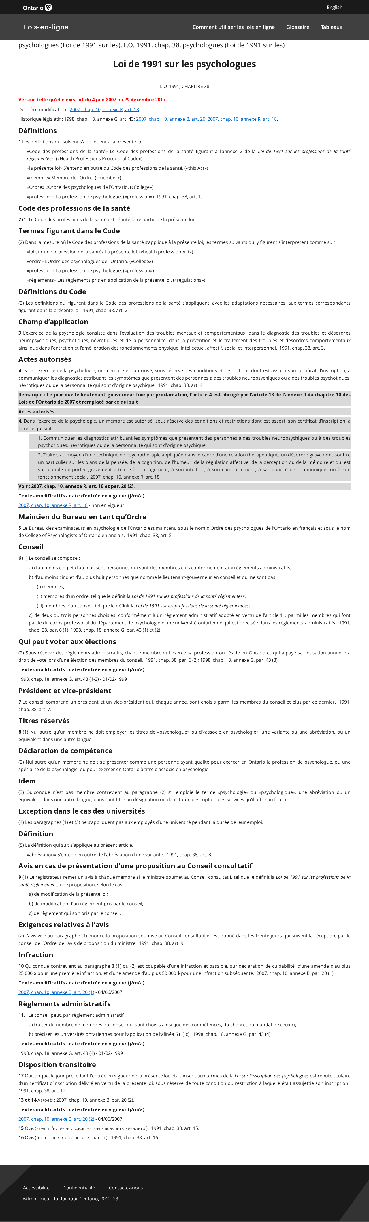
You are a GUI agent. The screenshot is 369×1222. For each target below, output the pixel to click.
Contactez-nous (126, 1187)
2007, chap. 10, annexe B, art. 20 (170, 119)
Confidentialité (79, 1187)
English (334, 7)
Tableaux (331, 26)
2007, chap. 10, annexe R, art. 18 (104, 109)
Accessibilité (36, 1187)
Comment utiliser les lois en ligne (234, 26)
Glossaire (297, 26)
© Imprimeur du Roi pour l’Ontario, (70, 1198)
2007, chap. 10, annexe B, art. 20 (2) (56, 1119)
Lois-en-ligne (46, 27)
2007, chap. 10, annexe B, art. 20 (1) (56, 992)
